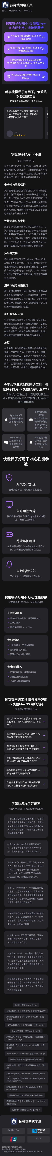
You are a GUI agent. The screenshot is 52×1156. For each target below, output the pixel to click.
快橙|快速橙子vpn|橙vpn (26, 1005)
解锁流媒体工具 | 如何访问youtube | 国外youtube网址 (24, 1088)
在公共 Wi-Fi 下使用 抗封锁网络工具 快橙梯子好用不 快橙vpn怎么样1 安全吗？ (24, 721)
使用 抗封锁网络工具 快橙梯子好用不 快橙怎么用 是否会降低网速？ (23, 760)
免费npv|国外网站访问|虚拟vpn (26, 1109)
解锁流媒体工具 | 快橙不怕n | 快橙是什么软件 (26, 1011)
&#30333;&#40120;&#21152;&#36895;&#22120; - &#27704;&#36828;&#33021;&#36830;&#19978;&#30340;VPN (25, 1077)
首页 (4, 10)
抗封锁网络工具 (15, 10)
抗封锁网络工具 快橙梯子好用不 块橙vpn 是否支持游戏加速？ (23, 772)
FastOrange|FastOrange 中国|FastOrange (26, 1053)
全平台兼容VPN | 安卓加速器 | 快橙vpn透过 (26, 1025)
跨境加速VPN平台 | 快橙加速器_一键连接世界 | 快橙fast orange (25, 1038)
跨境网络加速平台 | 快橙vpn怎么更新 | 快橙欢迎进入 (25, 1018)
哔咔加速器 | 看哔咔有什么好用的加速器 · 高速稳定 (26, 1066)
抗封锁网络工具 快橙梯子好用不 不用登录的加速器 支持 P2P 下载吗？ (23, 748)
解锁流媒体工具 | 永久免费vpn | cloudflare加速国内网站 (25, 1102)
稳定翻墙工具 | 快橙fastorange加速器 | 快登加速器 (25, 1046)
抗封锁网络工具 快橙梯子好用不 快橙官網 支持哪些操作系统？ (23, 735)
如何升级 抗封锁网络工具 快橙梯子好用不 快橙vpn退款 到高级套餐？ (23, 784)
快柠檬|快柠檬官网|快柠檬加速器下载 (26, 1059)
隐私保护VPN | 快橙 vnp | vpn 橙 (26, 1031)
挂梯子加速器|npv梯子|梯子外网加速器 (26, 1095)
